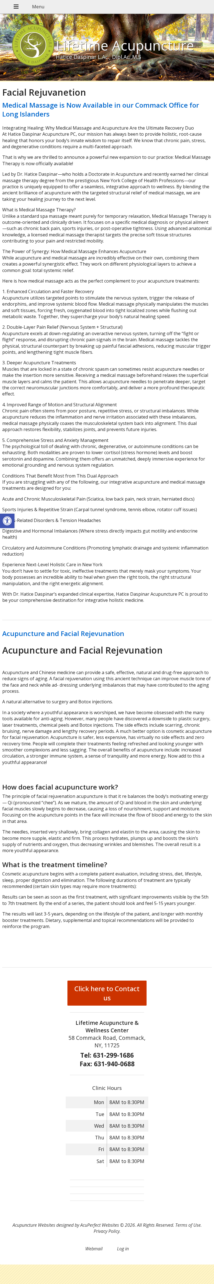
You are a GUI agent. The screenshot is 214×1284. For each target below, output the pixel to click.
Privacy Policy (107, 1231)
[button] (7, 521)
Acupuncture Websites (34, 1225)
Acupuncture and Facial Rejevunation (63, 633)
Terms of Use (188, 1225)
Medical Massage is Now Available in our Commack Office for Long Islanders (100, 109)
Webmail (94, 1249)
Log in (123, 1249)
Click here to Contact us (107, 993)
